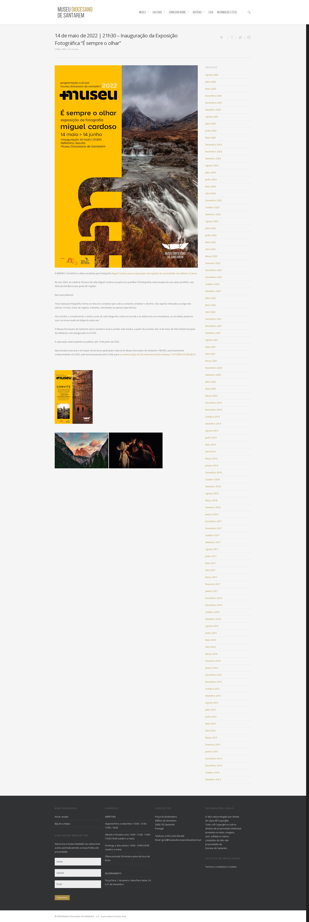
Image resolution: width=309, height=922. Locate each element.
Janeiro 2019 (211, 465)
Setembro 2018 (213, 486)
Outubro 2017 (212, 535)
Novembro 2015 (213, 681)
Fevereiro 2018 (212, 507)
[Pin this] (248, 37)
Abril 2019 (210, 451)
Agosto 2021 (211, 340)
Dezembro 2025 (213, 95)
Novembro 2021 (213, 326)
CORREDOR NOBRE (177, 12)
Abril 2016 (210, 646)
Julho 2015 (210, 709)
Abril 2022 (210, 312)
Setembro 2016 (213, 619)
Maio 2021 (210, 346)
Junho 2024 (211, 179)
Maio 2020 (210, 388)
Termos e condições (215, 866)
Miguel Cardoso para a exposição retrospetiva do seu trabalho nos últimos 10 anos (154, 273)
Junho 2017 (211, 556)
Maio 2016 (210, 640)
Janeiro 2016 (211, 667)
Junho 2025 (211, 130)
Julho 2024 (210, 172)
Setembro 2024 (213, 158)
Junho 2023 (211, 235)
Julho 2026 (210, 81)
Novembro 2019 (213, 409)
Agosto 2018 (211, 493)
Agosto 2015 (211, 702)
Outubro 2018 (212, 479)
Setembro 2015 (213, 695)
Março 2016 (211, 653)
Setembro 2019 (213, 423)
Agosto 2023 (211, 221)
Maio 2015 (210, 723)
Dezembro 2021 (213, 319)
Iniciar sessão (61, 816)
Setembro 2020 (213, 374)
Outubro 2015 (212, 688)
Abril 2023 (210, 249)
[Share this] (232, 37)
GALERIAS (157, 12)
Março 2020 (211, 395)
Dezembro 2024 (213, 144)
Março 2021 (211, 360)
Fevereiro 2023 (212, 263)
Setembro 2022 (213, 291)
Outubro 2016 (212, 612)
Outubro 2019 (212, 416)
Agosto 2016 (211, 626)
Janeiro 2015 (211, 751)
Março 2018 (211, 500)
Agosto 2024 (211, 165)
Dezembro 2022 (213, 270)
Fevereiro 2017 (212, 584)
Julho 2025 (210, 123)
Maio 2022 (210, 305)
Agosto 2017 (211, 549)
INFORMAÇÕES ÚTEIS (227, 12)
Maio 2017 (210, 563)
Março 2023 (211, 256)
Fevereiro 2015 (212, 744)
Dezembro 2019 (213, 402)
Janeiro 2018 (211, 514)
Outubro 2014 (212, 772)
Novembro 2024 (213, 151)
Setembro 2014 (213, 779)
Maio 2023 (210, 242)
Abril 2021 (210, 353)
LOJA (211, 12)
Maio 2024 (210, 186)
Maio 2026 (210, 88)
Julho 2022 (210, 298)
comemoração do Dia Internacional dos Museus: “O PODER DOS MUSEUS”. (158, 354)
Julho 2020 (210, 381)
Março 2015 (211, 737)
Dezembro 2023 (213, 200)
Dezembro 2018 (213, 472)
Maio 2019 (210, 444)
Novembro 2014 (213, 765)
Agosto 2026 (211, 74)
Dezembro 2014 (213, 758)
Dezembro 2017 (213, 521)
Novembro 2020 (213, 367)
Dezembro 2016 (213, 598)
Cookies (232, 866)
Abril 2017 (210, 570)
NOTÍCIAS (197, 12)
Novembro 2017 (213, 528)
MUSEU (142, 12)
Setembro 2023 (213, 214)
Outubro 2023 (212, 207)
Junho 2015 (211, 716)
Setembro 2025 (213, 109)
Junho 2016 (211, 633)
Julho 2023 (210, 228)
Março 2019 (211, 458)
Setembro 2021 (213, 333)
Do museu (74, 49)
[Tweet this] (240, 37)
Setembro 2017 (213, 542)
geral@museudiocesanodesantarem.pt (181, 839)
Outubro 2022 (212, 284)
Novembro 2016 (213, 605)
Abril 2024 (210, 193)
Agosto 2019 (211, 430)
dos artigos (62, 823)
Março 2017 (211, 577)
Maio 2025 (210, 137)
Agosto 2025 (211, 116)
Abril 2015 (210, 730)
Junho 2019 (211, 437)
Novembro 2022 (213, 277)
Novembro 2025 (213, 102)
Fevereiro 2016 (212, 660)
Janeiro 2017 (211, 591)
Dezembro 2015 (213, 674)
